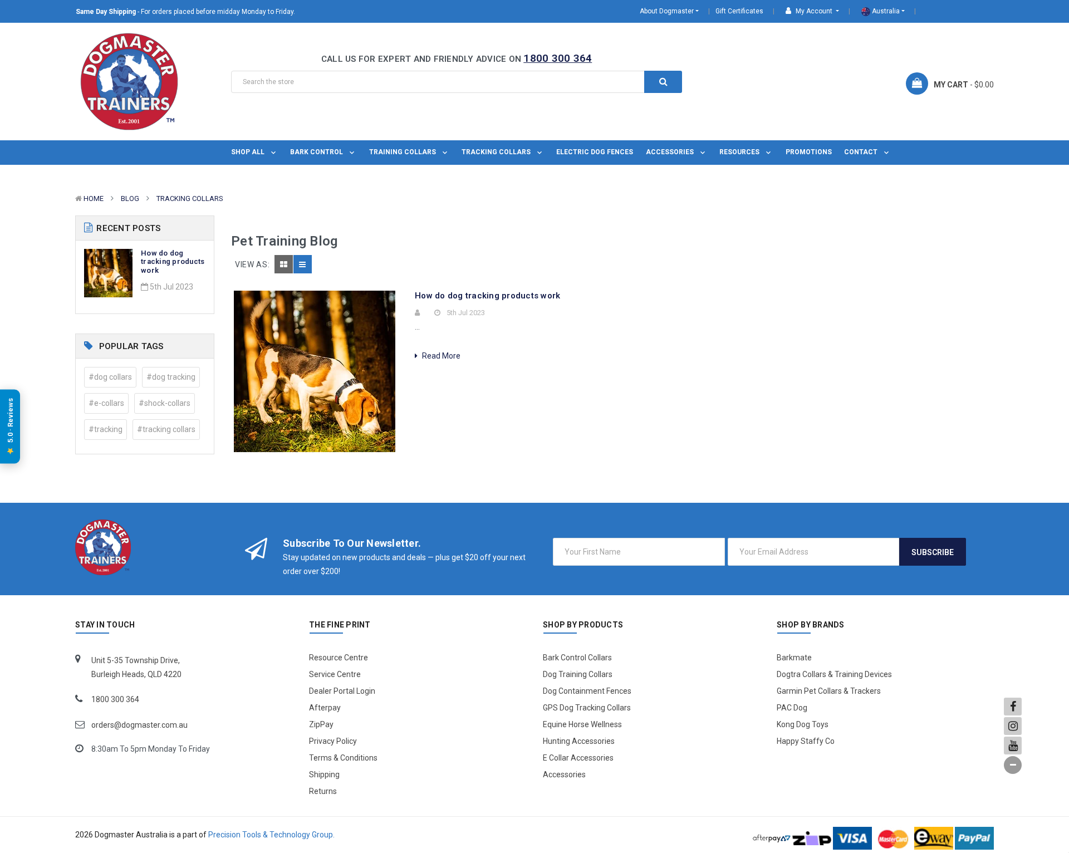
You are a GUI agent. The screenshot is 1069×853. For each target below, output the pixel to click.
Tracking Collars (497, 152)
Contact (861, 152)
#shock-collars (164, 403)
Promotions (809, 152)
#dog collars (110, 376)
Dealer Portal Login (342, 691)
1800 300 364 (557, 58)
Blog (130, 198)
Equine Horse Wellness (582, 724)
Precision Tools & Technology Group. (271, 834)
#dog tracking (170, 376)
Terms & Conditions (343, 757)
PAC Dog (792, 707)
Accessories (670, 152)
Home (94, 198)
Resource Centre (338, 657)
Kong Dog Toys (802, 724)
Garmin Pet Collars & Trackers (829, 691)
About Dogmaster (667, 11)
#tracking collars (166, 429)
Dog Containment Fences (587, 691)
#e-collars (106, 403)
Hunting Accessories (579, 741)
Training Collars (403, 152)
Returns (323, 791)
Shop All (248, 152)
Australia (885, 11)
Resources (740, 152)
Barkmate (794, 657)
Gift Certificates (739, 11)
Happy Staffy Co (806, 741)
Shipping (324, 774)
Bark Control (317, 152)
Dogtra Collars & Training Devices (834, 674)
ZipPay (321, 724)
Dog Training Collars (577, 674)
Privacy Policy (333, 741)
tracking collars (189, 198)
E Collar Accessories (578, 757)
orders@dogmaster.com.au (139, 724)
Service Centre (335, 674)
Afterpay (325, 707)
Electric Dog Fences (594, 152)
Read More (440, 355)
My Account (814, 11)
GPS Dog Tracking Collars (587, 707)
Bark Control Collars (577, 657)
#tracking (105, 429)
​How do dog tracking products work (172, 261)
